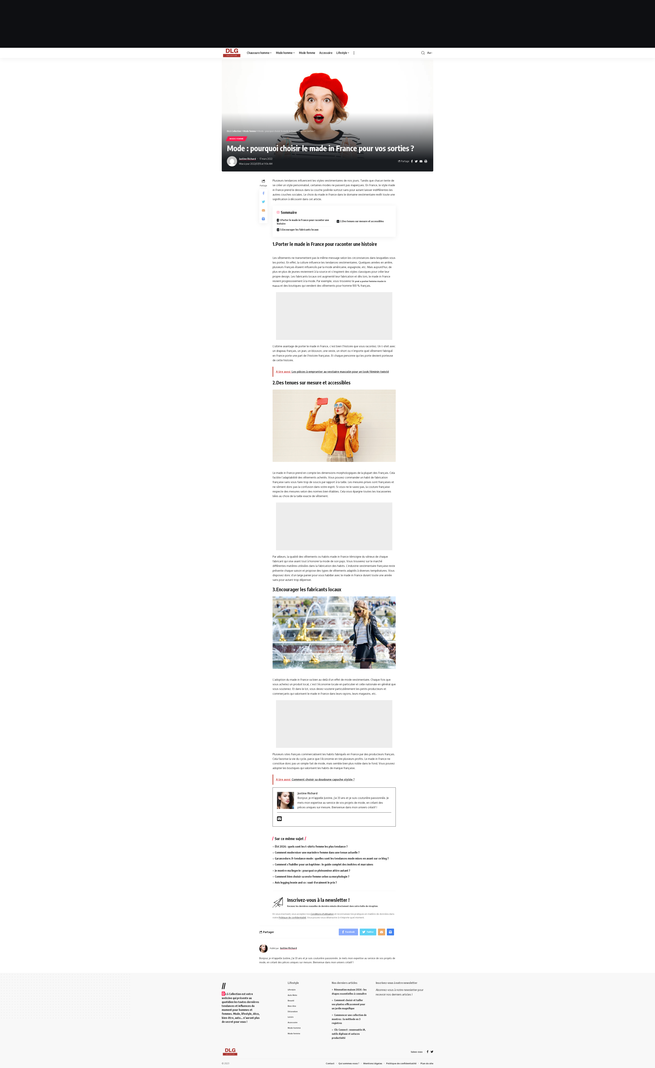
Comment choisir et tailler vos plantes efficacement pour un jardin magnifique (348, 1004)
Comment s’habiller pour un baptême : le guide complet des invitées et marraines (324, 864)
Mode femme (237, 138)
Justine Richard (247, 158)
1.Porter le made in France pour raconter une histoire (303, 222)
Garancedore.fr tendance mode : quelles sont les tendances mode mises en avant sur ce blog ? (332, 858)
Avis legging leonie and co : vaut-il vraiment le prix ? (306, 882)
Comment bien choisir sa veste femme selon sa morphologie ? (312, 876)
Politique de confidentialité (292, 917)
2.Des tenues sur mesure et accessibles (362, 221)
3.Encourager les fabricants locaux (299, 229)
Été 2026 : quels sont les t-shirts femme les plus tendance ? (311, 846)
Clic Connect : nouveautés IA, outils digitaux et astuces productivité (349, 1033)
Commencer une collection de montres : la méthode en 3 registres (349, 1019)
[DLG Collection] (231, 53)
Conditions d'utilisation (322, 914)
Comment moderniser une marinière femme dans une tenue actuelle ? (317, 852)
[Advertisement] (327, 24)
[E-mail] (279, 819)
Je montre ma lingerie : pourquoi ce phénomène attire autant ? (312, 870)
